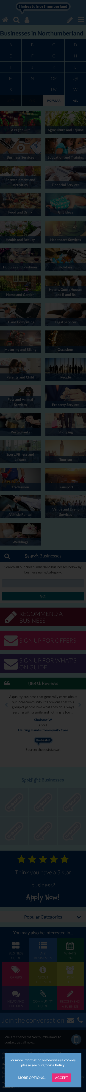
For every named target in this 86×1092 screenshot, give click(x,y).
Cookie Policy (53, 1065)
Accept (61, 1078)
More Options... (32, 1078)
